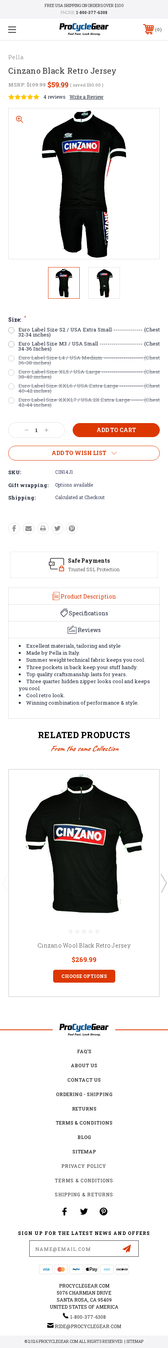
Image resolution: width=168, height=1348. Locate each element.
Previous (5, 883)
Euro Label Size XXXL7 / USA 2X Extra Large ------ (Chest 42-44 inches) (89, 402)
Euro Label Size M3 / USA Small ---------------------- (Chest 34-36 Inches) (89, 346)
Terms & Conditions (84, 1122)
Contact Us (84, 1080)
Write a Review (87, 97)
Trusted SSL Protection (94, 569)
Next (163, 883)
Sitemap (84, 1151)
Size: (17, 319)
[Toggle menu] (23, 29)
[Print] (43, 528)
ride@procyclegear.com (88, 1326)
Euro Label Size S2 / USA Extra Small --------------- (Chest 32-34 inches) (89, 332)
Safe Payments (89, 560)
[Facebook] (14, 528)
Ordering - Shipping (84, 1094)
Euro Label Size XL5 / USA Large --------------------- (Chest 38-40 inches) (89, 374)
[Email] (28, 528)
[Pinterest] (72, 528)
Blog (84, 1137)
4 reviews (54, 97)
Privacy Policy (83, 1166)
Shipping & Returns (84, 1194)
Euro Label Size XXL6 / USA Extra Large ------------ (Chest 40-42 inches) (89, 388)
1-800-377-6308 (91, 12)
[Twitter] (57, 528)
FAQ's (84, 1051)
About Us (84, 1065)
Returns (84, 1108)
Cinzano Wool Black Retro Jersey (84, 945)
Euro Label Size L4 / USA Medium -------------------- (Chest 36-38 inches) (89, 360)
